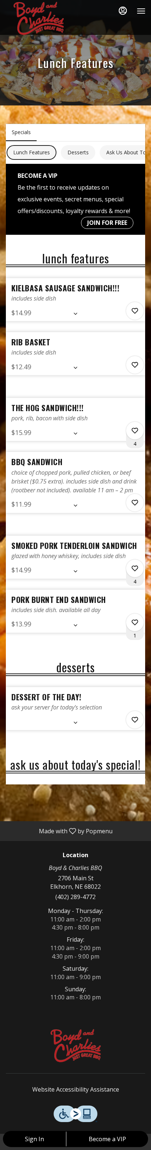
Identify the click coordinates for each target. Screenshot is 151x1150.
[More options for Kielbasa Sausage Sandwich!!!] (135, 311)
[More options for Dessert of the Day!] (135, 720)
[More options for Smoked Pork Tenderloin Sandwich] (135, 568)
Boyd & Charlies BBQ (75, 1045)
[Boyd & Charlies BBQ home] (38, 18)
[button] (75, 299)
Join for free (107, 223)
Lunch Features (31, 152)
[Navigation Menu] (141, 11)
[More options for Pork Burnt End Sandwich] (135, 622)
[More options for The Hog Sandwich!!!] (135, 430)
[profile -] (122, 10)
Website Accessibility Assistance (75, 1089)
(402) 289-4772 (75, 897)
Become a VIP (107, 1139)
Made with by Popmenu (59, 830)
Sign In (34, 1139)
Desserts (78, 152)
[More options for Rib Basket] (135, 365)
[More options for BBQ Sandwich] (135, 502)
